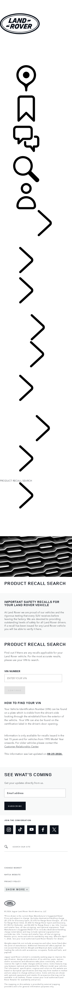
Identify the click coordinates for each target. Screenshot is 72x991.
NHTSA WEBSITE (12, 874)
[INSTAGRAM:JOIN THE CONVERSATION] (8, 829)
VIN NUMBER (12, 671)
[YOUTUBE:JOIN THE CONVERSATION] (31, 829)
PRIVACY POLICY (12, 881)
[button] (36, 1)
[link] (36, 50)
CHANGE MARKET (13, 867)
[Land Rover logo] (20, 33)
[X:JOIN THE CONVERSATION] (54, 829)
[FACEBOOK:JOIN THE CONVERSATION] (42, 829)
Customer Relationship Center (21, 746)
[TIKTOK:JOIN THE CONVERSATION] (20, 829)
